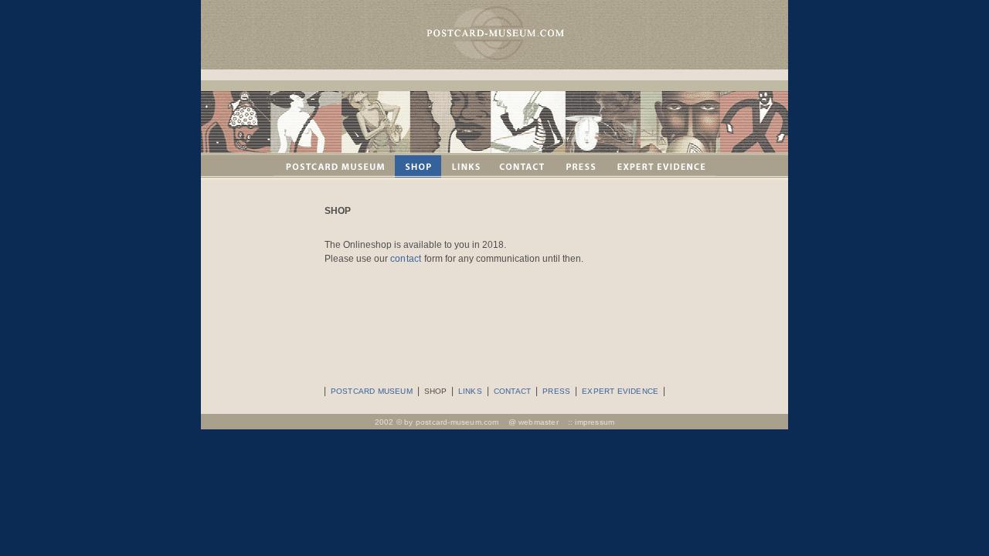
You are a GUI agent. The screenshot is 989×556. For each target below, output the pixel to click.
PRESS (556, 391)
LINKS (470, 391)
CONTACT (512, 391)
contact (406, 258)
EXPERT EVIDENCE (620, 391)
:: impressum (591, 422)
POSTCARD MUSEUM (372, 391)
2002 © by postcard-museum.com (437, 422)
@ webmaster (533, 422)
